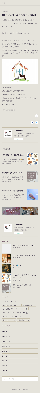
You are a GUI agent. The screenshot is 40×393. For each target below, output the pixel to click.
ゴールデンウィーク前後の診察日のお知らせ (17, 191)
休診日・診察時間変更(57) (8, 110)
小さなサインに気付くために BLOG (24, 245)
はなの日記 (8, 309)
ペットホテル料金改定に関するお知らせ (25, 255)
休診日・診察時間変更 (11, 305)
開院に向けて (23, 320)
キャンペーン (21, 309)
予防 (6, 316)
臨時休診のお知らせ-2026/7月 (12, 173)
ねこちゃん (17, 316)
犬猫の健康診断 (29, 305)
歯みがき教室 (22, 313)
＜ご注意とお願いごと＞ (12, 301)
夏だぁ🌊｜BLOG (18, 265)
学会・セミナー (9, 320)
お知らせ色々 (8, 313)
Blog (3, 3)
